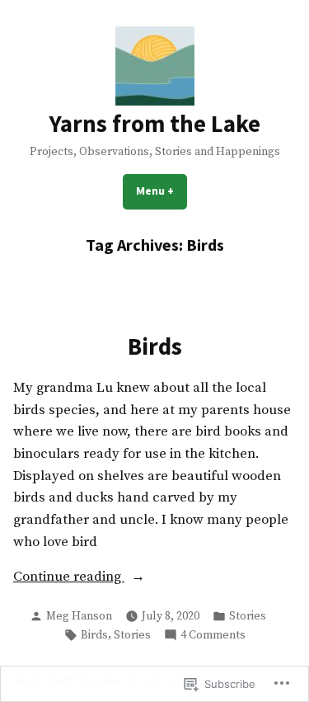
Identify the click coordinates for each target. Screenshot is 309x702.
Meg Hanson (79, 616)
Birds (155, 346)
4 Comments (213, 635)
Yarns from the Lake (154, 124)
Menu (161, 190)
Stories (247, 616)
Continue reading (68, 577)
